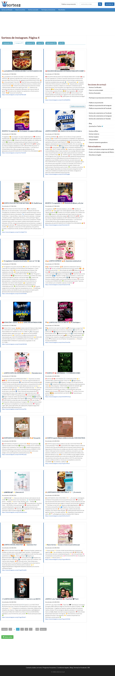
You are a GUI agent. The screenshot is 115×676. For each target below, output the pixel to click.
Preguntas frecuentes (49, 667)
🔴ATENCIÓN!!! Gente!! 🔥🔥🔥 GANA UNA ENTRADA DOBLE (22, 322)
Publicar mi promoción (77, 106)
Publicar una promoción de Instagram (100, 105)
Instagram (18, 43)
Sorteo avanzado (33, 10)
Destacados (6, 43)
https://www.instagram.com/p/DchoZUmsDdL (57, 342)
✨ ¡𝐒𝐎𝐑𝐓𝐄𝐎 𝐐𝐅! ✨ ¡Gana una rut (13, 492)
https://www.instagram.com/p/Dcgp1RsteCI (14, 617)
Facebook (29, 43)
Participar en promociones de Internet (100, 98)
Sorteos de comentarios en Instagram (100, 116)
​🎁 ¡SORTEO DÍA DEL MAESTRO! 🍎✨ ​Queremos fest (19, 545)
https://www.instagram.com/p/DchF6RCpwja (14, 454)
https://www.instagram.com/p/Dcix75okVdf (14, 152)
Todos (39, 43)
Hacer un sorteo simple (96, 90)
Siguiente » (43, 629)
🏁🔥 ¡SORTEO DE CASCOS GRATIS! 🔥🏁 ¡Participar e (62, 322)
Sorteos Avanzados (95, 93)
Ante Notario (50, 43)
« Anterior (4, 629)
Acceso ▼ (109, 4)
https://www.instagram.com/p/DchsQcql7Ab (14, 409)
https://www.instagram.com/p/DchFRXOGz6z (14, 512)
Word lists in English (95, 155)
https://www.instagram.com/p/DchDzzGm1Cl (57, 516)
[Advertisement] (14, 24)
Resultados (61, 10)
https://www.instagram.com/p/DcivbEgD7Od (14, 232)
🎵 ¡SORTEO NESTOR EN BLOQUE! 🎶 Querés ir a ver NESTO (21, 599)
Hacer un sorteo (20, 10)
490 (37, 629)
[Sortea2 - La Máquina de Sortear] (11, 4)
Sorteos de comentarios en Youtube (100, 119)
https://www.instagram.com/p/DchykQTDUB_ (57, 284)
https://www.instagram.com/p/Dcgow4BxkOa (57, 559)
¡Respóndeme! (93, 139)
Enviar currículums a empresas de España (101, 149)
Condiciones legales (63, 667)
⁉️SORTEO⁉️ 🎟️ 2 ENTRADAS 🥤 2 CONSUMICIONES (62, 373)
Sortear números (94, 134)
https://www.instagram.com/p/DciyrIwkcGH (57, 225)
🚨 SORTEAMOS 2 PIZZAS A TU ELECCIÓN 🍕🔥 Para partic (21, 438)
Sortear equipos (94, 137)
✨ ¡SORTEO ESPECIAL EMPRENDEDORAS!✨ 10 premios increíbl (22, 373)
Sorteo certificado (7, 10)
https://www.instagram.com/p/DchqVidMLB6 (14, 344)
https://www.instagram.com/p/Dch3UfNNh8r (14, 293)
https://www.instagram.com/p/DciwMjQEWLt (57, 100)
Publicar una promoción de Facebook (100, 108)
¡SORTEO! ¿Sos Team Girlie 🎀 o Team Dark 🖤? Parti (61, 599)
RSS (89, 667)
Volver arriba (8, 637)
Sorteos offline (93, 131)
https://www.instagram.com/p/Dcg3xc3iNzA (57, 463)
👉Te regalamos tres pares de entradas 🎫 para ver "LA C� (21, 261)
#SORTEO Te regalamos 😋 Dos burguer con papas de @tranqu (22, 131)
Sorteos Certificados (95, 87)
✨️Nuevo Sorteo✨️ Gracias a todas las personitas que (62, 545)
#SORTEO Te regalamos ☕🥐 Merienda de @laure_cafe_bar (64, 203)
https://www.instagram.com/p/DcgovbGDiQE (57, 619)
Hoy (60, 43)
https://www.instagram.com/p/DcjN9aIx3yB (14, 94)
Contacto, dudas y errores (34, 667)
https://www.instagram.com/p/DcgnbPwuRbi (14, 570)
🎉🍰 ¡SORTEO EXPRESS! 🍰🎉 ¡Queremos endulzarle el (63, 261)
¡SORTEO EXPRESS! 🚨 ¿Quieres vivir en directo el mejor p (63, 131)
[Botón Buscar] (100, 4)
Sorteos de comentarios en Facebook (100, 113)
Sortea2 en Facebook (80, 667)
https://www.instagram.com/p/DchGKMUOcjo (58, 396)
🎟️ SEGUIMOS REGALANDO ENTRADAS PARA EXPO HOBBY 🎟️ (65, 71)
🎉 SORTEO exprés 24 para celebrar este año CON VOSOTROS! (65, 438)
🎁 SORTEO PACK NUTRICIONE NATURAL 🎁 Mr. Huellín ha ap (22, 203)
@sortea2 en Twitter (95, 126)
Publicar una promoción (68, 4)
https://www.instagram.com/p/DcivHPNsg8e (57, 174)
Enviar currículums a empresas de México (101, 152)
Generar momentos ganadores (98, 142)
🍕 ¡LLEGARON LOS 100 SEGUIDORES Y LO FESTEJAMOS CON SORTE (24, 71)
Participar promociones (48, 10)
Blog (90, 123)
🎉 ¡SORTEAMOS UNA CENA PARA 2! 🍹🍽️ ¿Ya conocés (63, 492)
